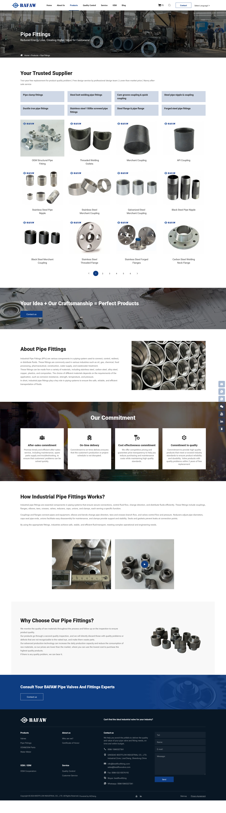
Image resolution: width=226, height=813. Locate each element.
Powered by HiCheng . (88, 796)
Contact (183, 5)
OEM (115, 5)
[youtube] (136, 795)
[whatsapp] (221, 391)
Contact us (31, 314)
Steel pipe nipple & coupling (179, 94)
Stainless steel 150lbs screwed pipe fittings (89, 110)
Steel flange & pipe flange (130, 108)
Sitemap (183, 796)
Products (74, 5)
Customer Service (70, 775)
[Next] (137, 273)
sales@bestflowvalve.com (119, 766)
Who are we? (67, 738)
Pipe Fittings (45, 55)
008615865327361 (125, 783)
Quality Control (89, 5)
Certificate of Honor (70, 742)
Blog (124, 5)
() (162, 5)
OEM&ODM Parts (27, 747)
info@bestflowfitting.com (119, 763)
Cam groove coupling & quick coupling (132, 96)
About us (61, 5)
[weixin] (221, 406)
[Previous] (88, 273)
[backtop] (221, 429)
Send (164, 779)
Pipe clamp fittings (33, 94)
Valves (23, 738)
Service (104, 5)
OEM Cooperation (28, 770)
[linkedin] (141, 795)
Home (49, 5)
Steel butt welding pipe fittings (86, 94)
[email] (221, 384)
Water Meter (25, 751)
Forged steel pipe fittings (177, 108)
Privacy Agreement (198, 796)
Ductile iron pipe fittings (35, 108)
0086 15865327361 (116, 749)
